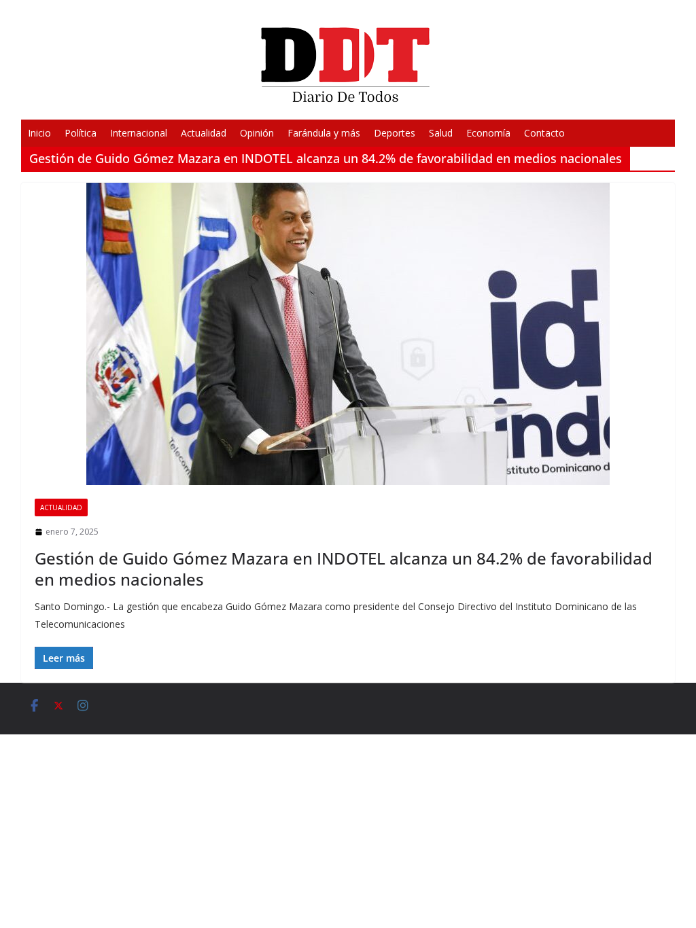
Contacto (544, 132)
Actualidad (203, 132)
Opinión (257, 132)
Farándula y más (324, 132)
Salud (441, 132)
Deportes (394, 132)
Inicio (39, 132)
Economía (488, 132)
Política (81, 132)
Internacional (138, 132)
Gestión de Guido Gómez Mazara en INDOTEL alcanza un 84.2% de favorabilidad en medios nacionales (343, 568)
